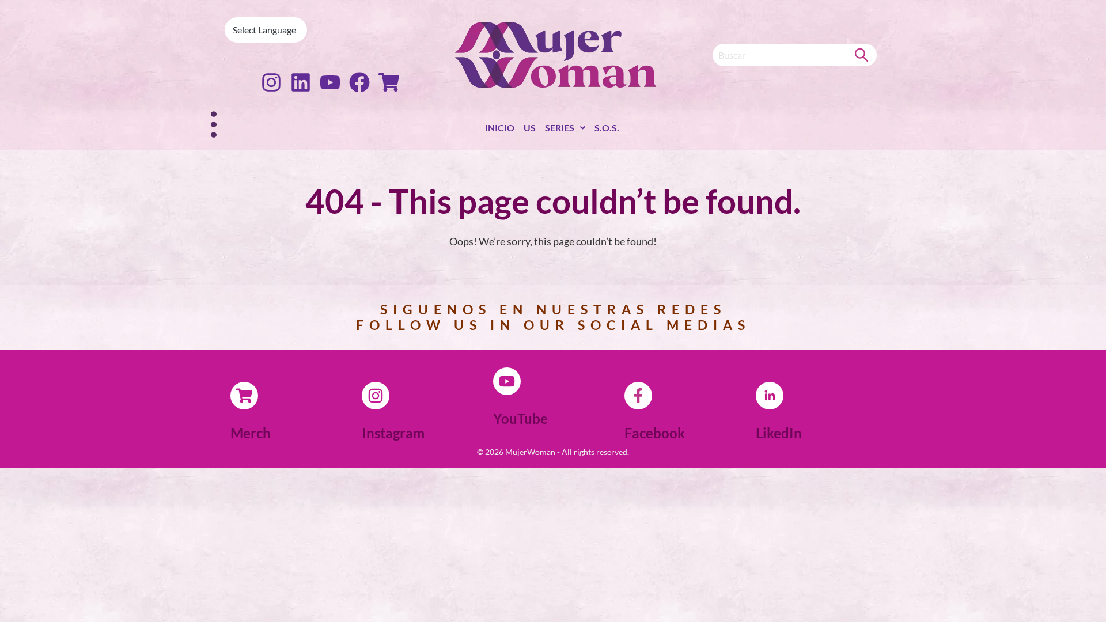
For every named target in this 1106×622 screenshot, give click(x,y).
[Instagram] (271, 82)
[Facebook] (359, 82)
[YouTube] (507, 381)
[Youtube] (330, 82)
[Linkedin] (300, 82)
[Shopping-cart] (388, 82)
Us (530, 127)
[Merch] (244, 395)
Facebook (654, 432)
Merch (250, 432)
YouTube (520, 418)
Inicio (499, 127)
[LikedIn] (769, 395)
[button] (565, 130)
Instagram (393, 432)
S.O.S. (606, 127)
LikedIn (779, 432)
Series (559, 127)
